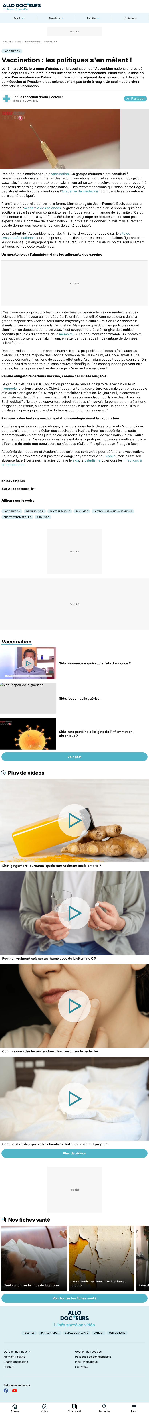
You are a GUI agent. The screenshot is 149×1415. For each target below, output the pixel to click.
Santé (16, 18)
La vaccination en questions (113, 511)
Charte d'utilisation (16, 1362)
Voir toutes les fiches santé (74, 1298)
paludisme (92, 460)
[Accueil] (74, 1318)
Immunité (82, 511)
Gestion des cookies (88, 1351)
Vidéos (45, 1411)
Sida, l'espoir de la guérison (80, 698)
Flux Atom (81, 1367)
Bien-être (54, 18)
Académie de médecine (80, 191)
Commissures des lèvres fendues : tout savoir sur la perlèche (50, 1051)
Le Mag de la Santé (76, 1332)
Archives (43, 517)
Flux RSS (9, 1367)
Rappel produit (49, 1332)
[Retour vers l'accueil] (74, 6)
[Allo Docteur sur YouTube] (14, 1391)
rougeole (10, 388)
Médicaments (32, 41)
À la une (15, 1411)
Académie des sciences (42, 208)
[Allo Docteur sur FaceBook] (6, 1391)
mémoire (66, 334)
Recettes (29, 1332)
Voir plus (74, 757)
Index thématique (86, 1362)
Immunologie (35, 511)
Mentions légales (14, 1357)
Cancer (98, 1332)
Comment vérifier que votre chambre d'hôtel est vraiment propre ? (55, 1144)
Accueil (7, 41)
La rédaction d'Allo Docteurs (41, 97)
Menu (134, 1411)
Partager (138, 98)
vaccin (111, 456)
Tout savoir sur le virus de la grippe (31, 1285)
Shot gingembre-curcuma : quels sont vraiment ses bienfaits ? (51, 866)
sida (76, 460)
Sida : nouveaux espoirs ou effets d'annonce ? (95, 663)
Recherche (104, 1411)
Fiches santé (74, 1411)
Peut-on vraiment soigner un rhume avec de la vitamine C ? (49, 958)
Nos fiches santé (29, 1220)
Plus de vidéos (26, 773)
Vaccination (50, 41)
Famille (91, 18)
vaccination (60, 174)
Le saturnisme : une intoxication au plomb (98, 1283)
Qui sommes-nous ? (17, 1351)
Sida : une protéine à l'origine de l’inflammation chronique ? (96, 734)
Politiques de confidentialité (93, 1357)
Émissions (130, 18)
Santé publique (59, 511)
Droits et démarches (17, 517)
